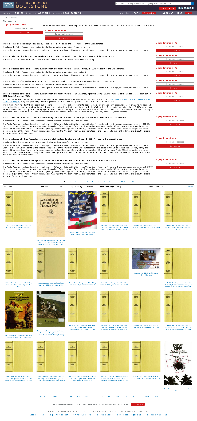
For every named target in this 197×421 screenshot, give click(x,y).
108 (70, 396)
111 (94, 396)
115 (125, 396)
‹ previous (54, 396)
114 (117, 396)
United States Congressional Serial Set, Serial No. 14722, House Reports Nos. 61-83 (114, 285)
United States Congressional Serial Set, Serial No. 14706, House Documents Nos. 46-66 (83, 285)
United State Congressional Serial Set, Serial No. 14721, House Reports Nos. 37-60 (19, 227)
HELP (179, 13)
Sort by (79, 186)
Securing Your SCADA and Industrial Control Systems (146, 274)
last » (133, 181)
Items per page (107, 186)
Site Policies (37, 415)
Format (43, 186)
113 (109, 396)
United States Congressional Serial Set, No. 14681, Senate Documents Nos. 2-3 (146, 377)
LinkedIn (193, 8)
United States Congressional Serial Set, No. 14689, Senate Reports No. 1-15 (146, 326)
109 (78, 396)
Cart (189, 13)
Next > (190, 186)
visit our (168, 8)
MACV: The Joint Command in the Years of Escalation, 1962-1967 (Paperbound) (18, 337)
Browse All (13, 13)
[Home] (26, 7)
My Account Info (82, 415)
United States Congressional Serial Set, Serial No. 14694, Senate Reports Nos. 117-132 (50, 285)
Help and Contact (58, 415)
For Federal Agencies (129, 415)
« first (42, 396)
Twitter (182, 8)
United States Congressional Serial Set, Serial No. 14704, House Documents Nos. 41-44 (146, 227)
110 (86, 396)
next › (123, 181)
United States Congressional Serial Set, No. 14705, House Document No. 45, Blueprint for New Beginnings (82, 378)
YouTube (187, 8)
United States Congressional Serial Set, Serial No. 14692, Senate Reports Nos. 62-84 (178, 227)
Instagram (185, 8)
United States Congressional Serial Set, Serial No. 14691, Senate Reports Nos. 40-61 (19, 285)
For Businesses (104, 415)
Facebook (179, 8)
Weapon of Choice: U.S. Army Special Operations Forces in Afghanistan (82, 233)
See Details (137, 404)
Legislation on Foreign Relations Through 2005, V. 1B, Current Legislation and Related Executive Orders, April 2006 (51, 242)
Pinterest (190, 8)
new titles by (137, 13)
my (166, 13)
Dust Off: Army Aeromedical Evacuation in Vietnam (178, 390)
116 (132, 396)
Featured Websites (156, 415)
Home (5, 17)
